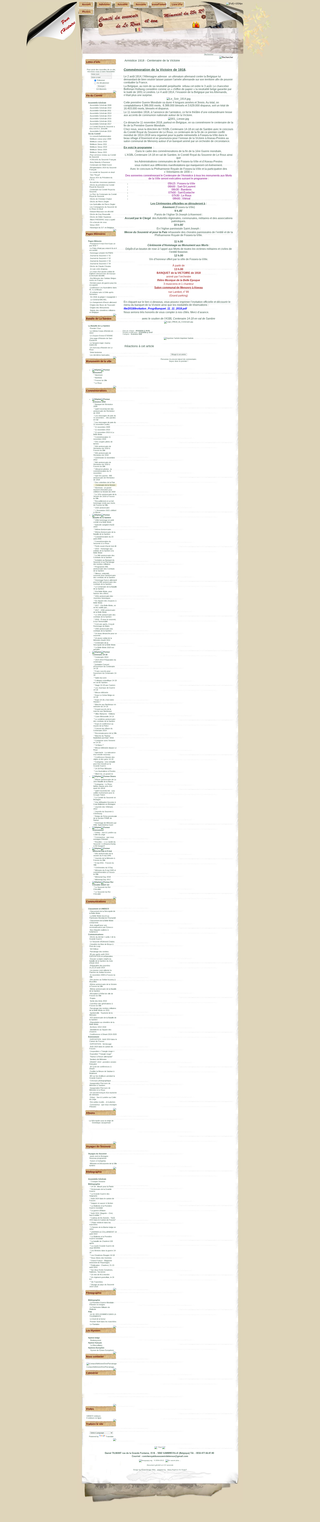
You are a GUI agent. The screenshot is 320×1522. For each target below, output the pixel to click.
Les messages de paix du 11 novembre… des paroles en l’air (104, 418)
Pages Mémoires (95, 233)
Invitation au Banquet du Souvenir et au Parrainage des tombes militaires (103, 562)
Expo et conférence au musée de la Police (103, 725)
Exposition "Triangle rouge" (101, 1054)
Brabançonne (95, 1340)
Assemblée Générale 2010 (100, 108)
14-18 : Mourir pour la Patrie (102, 1187)
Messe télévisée (101, 692)
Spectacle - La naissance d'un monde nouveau (104, 753)
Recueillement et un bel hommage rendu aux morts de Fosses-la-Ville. (104, 503)
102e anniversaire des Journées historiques (103, 597)
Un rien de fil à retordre (100, 1275)
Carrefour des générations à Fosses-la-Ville (101, 1005)
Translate (110, 1436)
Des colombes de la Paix (105, 482)
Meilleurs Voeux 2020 (98, 150)
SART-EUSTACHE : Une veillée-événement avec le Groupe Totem (104, 793)
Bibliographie (94, 1171)
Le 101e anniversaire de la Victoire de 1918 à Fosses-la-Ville (104, 496)
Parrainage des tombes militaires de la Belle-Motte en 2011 (102, 1009)
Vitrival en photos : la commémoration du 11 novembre (102, 471)
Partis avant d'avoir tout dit (105, 546)
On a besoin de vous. (98, 222)
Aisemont (98, 375)
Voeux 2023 (94, 225)
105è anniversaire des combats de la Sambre (103, 630)
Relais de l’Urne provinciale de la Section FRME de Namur (105, 818)
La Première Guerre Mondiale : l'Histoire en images (102, 1304)
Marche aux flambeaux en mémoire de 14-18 (104, 705)
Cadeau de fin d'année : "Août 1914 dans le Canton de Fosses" (102, 1219)
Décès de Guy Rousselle (100, 214)
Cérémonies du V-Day (104, 868)
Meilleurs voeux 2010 (98, 142)
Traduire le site (94, 1423)
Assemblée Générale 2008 (100, 105)
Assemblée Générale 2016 (100, 121)
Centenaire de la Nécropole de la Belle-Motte (104, 644)
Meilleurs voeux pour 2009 (100, 139)
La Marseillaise (96, 1345)
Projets (93, 998)
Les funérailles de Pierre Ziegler (102, 204)
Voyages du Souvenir (98, 1146)
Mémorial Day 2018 (103, 877)
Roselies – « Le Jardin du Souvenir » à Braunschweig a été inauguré (104, 844)
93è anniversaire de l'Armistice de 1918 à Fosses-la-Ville (102, 448)
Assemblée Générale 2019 (100, 131)
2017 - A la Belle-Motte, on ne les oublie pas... (104, 606)
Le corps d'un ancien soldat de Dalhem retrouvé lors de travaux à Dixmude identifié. (102, 274)
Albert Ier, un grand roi (104, 774)
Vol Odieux (94, 949)
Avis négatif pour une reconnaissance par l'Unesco (101, 926)
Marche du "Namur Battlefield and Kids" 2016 (103, 737)
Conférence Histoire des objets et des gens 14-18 (104, 758)
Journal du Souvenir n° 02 (100, 258)
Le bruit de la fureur (98, 1319)
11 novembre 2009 (102, 427)
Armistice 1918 (99, 402)
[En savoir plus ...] (174, 1460)
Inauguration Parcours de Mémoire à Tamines (99, 1084)
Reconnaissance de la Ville (106, 733)
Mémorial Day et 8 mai (102, 851)
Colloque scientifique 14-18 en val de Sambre (105, 681)
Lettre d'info (93, 62)
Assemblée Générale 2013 (100, 113)
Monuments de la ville (98, 361)
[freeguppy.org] (146, 1460)
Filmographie (93, 1292)
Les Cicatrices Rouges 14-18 (103, 1255)
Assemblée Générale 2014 (100, 116)
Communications (96, 901)
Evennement (98, 830)
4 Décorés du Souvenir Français (103, 160)
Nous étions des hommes (101, 1258)
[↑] (115, 92)
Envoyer (101, 86)
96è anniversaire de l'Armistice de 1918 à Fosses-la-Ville (102, 464)
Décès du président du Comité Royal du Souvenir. (101, 186)
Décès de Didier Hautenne (100, 217)
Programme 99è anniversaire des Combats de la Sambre (104, 569)
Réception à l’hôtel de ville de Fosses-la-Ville (101, 995)
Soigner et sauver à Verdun (102, 1203)
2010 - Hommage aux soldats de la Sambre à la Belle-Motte (103, 551)
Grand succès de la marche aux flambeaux (102, 710)
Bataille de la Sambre (101, 518)
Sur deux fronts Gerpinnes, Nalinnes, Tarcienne (101, 1271)
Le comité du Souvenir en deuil (102, 172)
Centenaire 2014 (101, 657)
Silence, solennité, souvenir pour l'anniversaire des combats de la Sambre (104, 575)
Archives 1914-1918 (98, 1027)
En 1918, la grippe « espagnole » (103, 297)
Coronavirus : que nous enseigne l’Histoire (103, 838)
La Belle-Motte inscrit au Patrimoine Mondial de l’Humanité (102, 917)
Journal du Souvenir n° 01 (100, 256)
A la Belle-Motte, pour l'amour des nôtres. (102, 592)
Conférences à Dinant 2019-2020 (103, 1034)
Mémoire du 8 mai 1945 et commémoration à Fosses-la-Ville (104, 872)
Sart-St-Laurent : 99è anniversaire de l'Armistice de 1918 (103, 478)
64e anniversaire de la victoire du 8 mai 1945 (103, 855)
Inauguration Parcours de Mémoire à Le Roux (99, 1089)
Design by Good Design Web (144, 1470)
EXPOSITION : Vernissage (101, 1044)
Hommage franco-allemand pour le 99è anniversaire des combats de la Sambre (105, 582)
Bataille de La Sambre (98, 318)
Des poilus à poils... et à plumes (102, 1102)
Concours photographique (100, 1081)
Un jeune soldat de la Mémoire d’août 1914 (102, 639)
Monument (97, 372)
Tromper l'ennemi (98, 1182)
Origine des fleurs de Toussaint (102, 305)
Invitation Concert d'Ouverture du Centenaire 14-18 (104, 666)
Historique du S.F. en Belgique (102, 228)
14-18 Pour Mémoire (103, 769)
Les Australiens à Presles (105, 771)
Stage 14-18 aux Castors (105, 685)
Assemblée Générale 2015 (100, 119)
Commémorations (96, 390)
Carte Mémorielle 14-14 (104, 716)
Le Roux (98, 383)
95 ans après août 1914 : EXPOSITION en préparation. (101, 955)
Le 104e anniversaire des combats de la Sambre (104, 616)
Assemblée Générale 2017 (100, 124)
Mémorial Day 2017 (103, 880)
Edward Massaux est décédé (102, 212)
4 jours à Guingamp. (98, 1161)
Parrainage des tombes (99, 952)
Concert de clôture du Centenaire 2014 (102, 729)
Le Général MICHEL (98, 300)
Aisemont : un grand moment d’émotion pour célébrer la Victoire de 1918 (104, 490)
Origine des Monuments (99, 308)
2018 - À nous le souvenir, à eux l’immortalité (104, 620)
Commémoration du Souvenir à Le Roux (102, 542)
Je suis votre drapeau (99, 269)
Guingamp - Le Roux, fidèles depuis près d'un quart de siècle (102, 786)
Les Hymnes (93, 1330)
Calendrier (92, 1372)
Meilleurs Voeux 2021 (98, 152)
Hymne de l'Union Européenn (102, 1350)
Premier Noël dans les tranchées (103, 1322)
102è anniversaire (102, 508)
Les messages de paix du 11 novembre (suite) (104, 423)
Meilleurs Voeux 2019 (98, 147)
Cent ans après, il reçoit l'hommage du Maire (103, 625)
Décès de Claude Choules (100, 266)
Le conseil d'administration (100, 136)
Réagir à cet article (179, 354)
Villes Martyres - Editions (105, 714)
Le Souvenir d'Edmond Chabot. (102, 942)
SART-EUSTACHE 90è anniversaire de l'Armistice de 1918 (103, 411)
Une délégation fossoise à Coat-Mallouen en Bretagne (104, 803)
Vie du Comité (94, 95)
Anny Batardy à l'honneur (100, 162)
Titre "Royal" (95, 175)
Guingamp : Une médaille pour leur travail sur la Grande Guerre (104, 764)
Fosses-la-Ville (101, 380)
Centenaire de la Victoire (105, 485)
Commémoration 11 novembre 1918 (102, 438)
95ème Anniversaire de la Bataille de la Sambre (104, 533)
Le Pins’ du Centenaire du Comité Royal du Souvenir (103, 195)
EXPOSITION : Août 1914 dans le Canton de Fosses (103, 1040)
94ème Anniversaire (103, 529)
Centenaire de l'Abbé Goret (101, 165)
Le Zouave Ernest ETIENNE (101, 336)
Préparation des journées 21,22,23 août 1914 (99, 967)
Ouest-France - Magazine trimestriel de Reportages (100, 1262)
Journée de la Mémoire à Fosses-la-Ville (104, 859)
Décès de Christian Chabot (101, 199)
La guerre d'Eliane (98, 1211)
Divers (113, 776)
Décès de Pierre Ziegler (99, 202)
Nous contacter (95, 1356)
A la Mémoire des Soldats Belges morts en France (102, 279)
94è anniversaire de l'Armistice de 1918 (102, 454)
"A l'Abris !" (99, 745)
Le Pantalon (94, 1324)
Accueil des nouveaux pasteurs (102, 182)
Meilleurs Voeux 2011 (98, 144)
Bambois (98, 378)
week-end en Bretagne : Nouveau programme (99, 1157)
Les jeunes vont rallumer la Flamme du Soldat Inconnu (100, 971)
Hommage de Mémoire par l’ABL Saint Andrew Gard (104, 824)
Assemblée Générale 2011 (100, 111)
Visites (90, 1408)
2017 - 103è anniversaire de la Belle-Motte (104, 611)
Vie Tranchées (97, 1282)
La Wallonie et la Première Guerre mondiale (100, 1207)
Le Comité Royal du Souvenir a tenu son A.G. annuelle (102, 128)
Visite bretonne (96, 352)
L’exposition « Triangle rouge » (102, 1051)
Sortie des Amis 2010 (98, 1001)
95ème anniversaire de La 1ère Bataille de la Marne (104, 781)
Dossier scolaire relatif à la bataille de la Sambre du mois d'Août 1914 (101, 961)
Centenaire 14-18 (99, 655)
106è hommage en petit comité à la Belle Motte (103, 521)
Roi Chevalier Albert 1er (102, 883)
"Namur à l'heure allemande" (101, 1057)
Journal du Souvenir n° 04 (100, 264)
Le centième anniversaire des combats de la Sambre (104, 720)
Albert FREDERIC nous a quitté (102, 220)
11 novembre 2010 (102, 430)
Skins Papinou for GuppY (177, 1470)
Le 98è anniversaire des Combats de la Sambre (103, 556)
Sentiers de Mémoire (98, 1059)
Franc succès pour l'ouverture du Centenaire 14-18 (105, 673)
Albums (90, 1112)
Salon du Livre (100, 678)
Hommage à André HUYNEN (101, 253)
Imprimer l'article (186, 338)
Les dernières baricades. (100, 355)
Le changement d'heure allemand (103, 302)
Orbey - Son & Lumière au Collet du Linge (104, 834)
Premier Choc (95, 328)
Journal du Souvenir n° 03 (100, 261)
